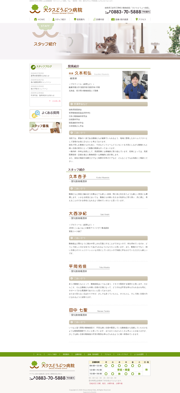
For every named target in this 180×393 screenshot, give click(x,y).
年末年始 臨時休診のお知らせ (42, 95)
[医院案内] (79, 19)
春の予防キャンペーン (39, 89)
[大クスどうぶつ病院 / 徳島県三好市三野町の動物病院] (56, 9)
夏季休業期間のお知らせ (40, 76)
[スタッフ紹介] (59, 19)
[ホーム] (39, 19)
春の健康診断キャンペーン (41, 82)
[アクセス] (140, 19)
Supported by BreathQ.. (90, 392)
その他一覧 (56, 101)
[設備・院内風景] (119, 19)
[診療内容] (98, 19)
